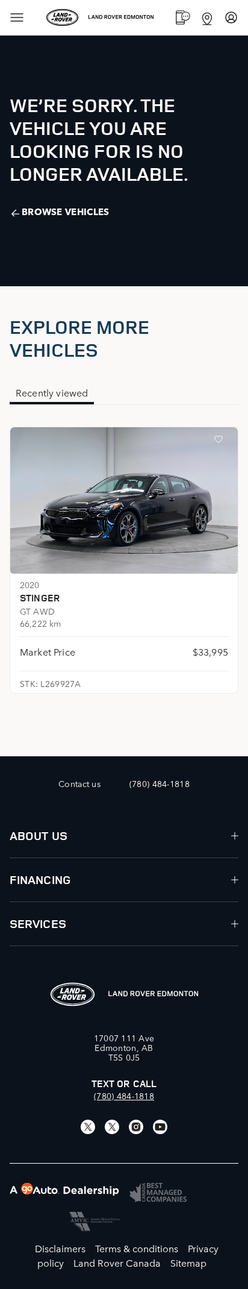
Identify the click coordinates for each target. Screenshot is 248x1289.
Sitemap (188, 1262)
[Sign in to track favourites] (221, 441)
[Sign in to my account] (231, 17)
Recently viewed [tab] (52, 392)
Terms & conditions (136, 1248)
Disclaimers (60, 1248)
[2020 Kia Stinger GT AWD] (124, 500)
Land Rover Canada (117, 1262)
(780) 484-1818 (124, 1096)
